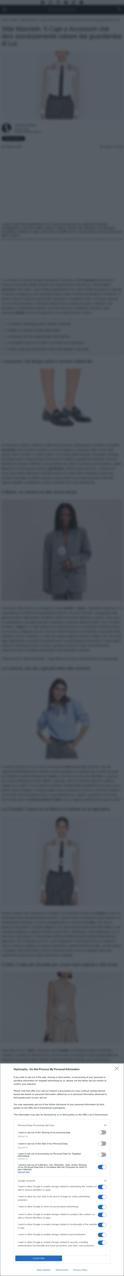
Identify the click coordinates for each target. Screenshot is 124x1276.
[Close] (118, 1069)
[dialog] (62, 1169)
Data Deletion (44, 1270)
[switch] (102, 1132)
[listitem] (62, 1125)
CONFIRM (39, 1258)
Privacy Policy (80, 1270)
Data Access (62, 1270)
